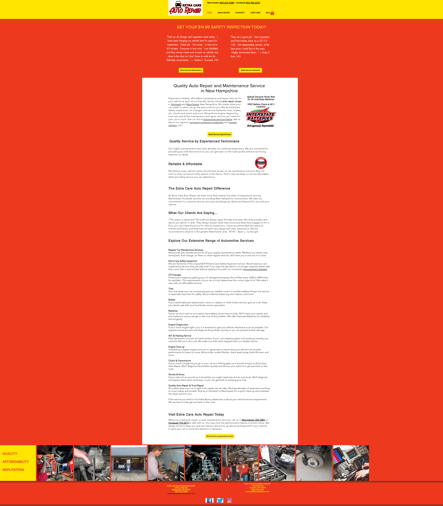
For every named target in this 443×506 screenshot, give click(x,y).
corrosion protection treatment (206, 122)
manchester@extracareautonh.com (181, 493)
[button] (272, 12)
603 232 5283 (227, 2)
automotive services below (217, 119)
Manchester (192, 104)
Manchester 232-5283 (253, 419)
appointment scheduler (255, 269)
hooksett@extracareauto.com (257, 492)
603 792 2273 (253, 2)
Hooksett (176, 104)
